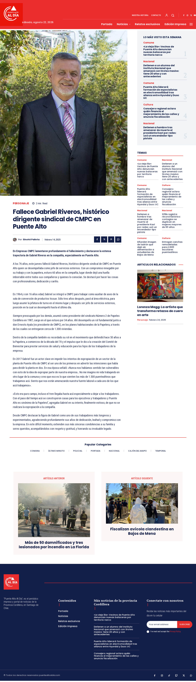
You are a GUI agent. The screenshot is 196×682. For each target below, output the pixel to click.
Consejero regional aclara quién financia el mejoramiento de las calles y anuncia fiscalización (161, 112)
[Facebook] (184, 15)
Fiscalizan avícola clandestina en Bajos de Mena (142, 531)
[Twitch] (176, 676)
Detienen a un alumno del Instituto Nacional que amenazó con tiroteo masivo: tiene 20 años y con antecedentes (161, 71)
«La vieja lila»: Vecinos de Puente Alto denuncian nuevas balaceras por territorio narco (158, 50)
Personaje (21, 203)
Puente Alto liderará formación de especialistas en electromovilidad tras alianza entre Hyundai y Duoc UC (161, 92)
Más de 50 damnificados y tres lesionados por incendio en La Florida (54, 544)
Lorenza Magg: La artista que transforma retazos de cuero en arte (160, 311)
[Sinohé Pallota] (15, 239)
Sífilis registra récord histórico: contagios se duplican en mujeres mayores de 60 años (171, 221)
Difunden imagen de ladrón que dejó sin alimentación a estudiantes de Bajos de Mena (146, 248)
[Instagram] (187, 15)
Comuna (148, 42)
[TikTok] (169, 676)
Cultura (148, 104)
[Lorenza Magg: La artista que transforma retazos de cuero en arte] (160, 286)
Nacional (149, 61)
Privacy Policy (175, 631)
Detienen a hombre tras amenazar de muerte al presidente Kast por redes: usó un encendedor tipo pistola (159, 133)
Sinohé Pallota (31, 239)
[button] (172, 15)
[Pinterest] (111, 239)
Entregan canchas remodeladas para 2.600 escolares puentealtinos (172, 247)
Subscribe (184, 624)
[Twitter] (191, 15)
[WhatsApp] (118, 239)
